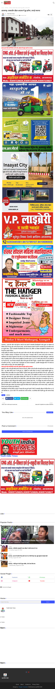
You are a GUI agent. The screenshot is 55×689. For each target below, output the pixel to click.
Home (2, 7)
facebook (14, 577)
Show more (49, 412)
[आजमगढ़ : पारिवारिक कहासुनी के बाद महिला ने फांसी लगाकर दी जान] (4, 548)
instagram (14, 581)
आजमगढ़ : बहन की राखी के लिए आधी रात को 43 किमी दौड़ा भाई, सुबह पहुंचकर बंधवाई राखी (27, 556)
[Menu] (2, 2)
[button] (53, 2)
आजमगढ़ (6, 7)
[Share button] (30, 398)
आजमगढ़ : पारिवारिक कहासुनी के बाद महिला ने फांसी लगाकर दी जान (22, 548)
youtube (42, 581)
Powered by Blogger (6, 587)
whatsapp (42, 577)
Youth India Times (9, 456)
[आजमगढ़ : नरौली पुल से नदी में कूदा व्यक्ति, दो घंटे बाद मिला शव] (4, 564)
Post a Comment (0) (27, 431)
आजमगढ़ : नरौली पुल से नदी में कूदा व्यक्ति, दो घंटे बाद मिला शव (21, 563)
